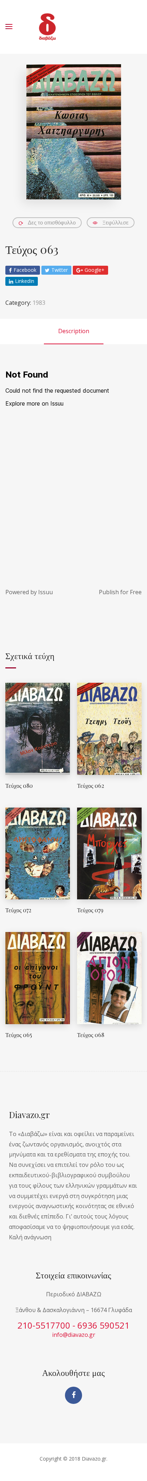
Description (73, 331)
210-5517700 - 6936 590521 (73, 1325)
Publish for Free (120, 592)
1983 (38, 303)
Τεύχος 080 (19, 785)
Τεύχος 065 (18, 1034)
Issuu (45, 592)
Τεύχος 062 (90, 785)
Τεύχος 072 (18, 910)
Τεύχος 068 (90, 1034)
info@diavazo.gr (73, 1335)
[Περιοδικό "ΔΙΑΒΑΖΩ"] (47, 27)
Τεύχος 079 (90, 910)
